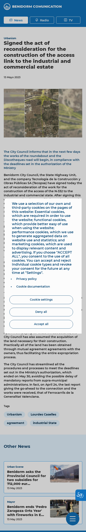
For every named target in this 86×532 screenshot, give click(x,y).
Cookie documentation (33, 286)
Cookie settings (41, 299)
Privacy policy (26, 279)
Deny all (41, 311)
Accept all (41, 324)
